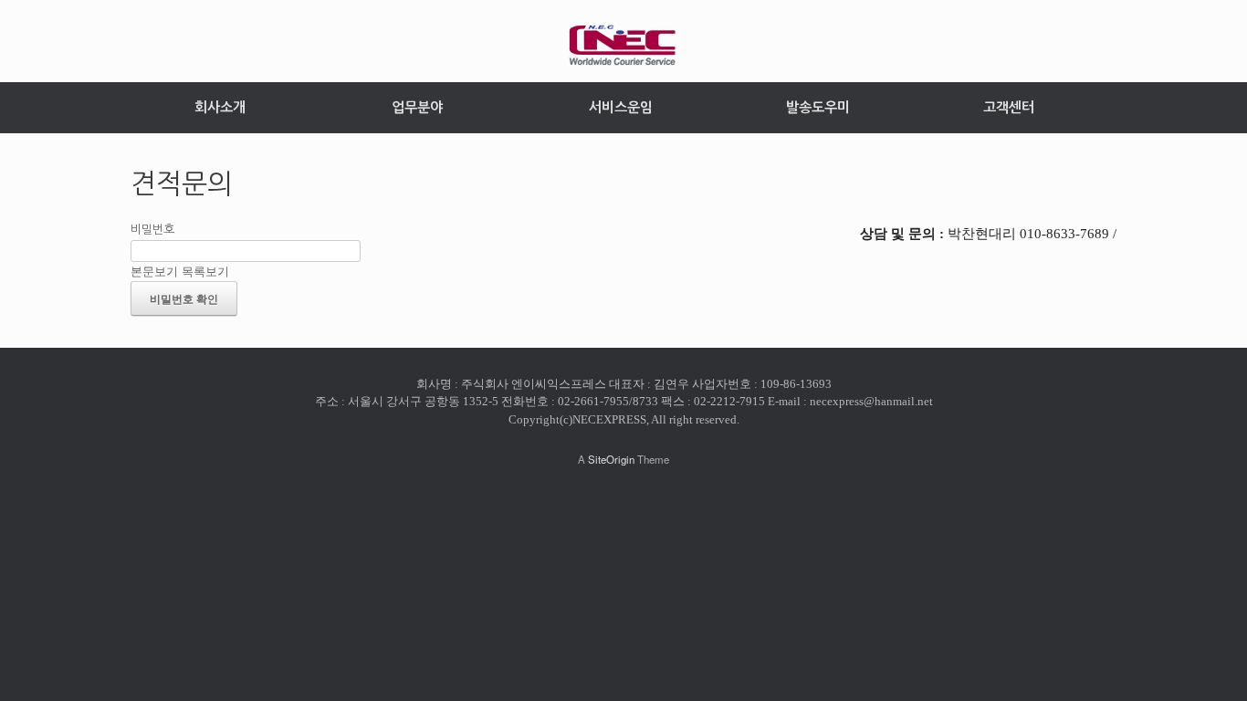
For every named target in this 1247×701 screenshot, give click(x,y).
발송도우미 (818, 107)
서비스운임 (621, 107)
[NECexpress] (623, 45)
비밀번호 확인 (184, 298)
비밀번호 (152, 229)
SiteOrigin (611, 459)
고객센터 (1008, 107)
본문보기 (154, 270)
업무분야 (417, 107)
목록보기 (205, 270)
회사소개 (220, 107)
